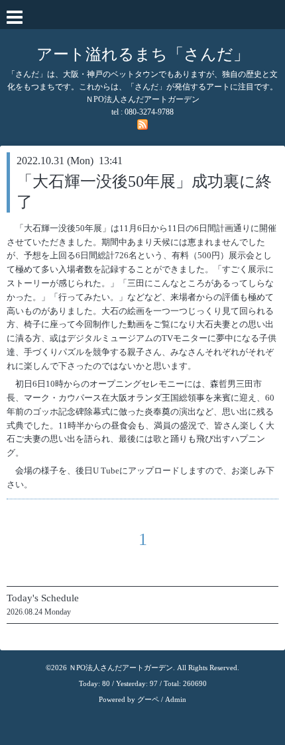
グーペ (148, 699)
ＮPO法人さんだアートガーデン (121, 667)
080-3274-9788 (149, 112)
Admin (175, 699)
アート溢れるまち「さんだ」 (142, 54)
